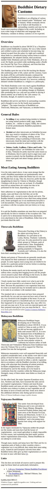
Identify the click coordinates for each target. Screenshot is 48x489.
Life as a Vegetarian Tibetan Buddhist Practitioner (27, 469)
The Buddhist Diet (15, 473)
